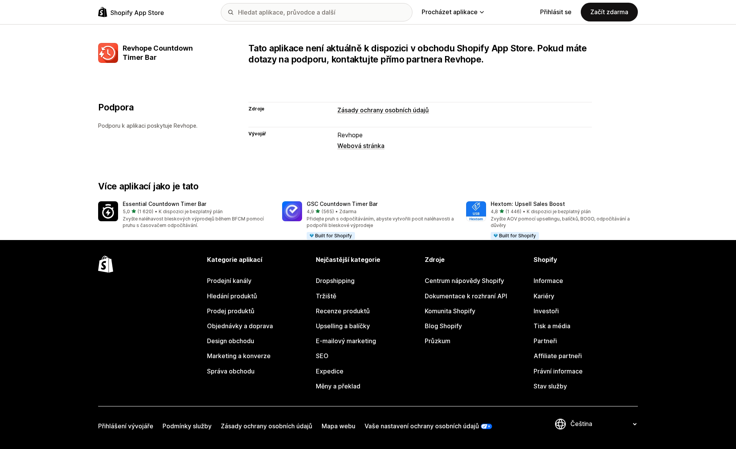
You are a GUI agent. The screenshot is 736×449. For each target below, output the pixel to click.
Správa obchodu (231, 371)
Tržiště (326, 296)
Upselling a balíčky (343, 326)
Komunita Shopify (450, 311)
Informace (548, 281)
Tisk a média (552, 326)
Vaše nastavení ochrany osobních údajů (422, 426)
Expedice (329, 371)
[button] (184, 215)
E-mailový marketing (346, 341)
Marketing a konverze (239, 356)
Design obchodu (230, 341)
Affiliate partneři (558, 356)
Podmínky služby (187, 426)
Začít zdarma (609, 12)
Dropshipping (335, 281)
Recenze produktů (343, 311)
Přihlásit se (556, 12)
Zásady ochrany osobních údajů (383, 110)
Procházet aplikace (450, 12)
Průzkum (437, 341)
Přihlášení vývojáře (125, 426)
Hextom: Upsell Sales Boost (528, 204)
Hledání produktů (232, 296)
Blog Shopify (443, 326)
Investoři (546, 311)
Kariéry (544, 296)
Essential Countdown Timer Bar (164, 204)
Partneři (545, 341)
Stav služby (550, 386)
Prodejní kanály (229, 281)
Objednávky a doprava (240, 326)
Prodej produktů (231, 311)
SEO (322, 356)
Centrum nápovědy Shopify (464, 281)
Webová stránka (360, 146)
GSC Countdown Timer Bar (342, 204)
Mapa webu (338, 426)
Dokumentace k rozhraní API (466, 296)
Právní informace (558, 371)
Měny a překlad (338, 386)
